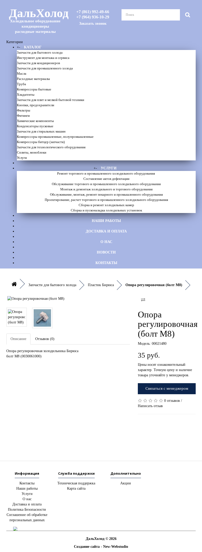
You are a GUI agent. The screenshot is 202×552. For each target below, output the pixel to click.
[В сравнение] (143, 300)
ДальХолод (36, 20)
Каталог (33, 47)
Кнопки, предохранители (35, 105)
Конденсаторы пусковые (35, 126)
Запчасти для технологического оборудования (51, 147)
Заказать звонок (93, 24)
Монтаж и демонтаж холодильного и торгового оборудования (106, 189)
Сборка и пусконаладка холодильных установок (106, 210)
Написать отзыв (150, 406)
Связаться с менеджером (166, 388)
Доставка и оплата (106, 231)
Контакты (106, 263)
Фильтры (23, 110)
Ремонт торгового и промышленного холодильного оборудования (106, 173)
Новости (106, 252)
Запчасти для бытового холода (40, 52)
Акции (125, 483)
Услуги (22, 158)
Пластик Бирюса (101, 285)
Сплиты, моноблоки (31, 152)
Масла (21, 73)
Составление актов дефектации (106, 179)
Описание (18, 339)
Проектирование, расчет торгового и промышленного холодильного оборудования (106, 200)
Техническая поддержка (76, 483)
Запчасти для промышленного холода (45, 68)
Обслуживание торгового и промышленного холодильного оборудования (106, 184)
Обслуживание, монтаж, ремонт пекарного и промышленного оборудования (106, 194)
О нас (106, 242)
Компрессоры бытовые (34, 89)
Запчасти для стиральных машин (41, 131)
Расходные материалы (33, 79)
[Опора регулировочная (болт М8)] (68, 298)
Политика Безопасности (27, 510)
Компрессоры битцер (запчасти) (41, 142)
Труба (21, 84)
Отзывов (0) (44, 339)
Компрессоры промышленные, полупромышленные (55, 137)
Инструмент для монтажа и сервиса (43, 58)
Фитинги (23, 116)
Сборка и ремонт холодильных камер (106, 205)
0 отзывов (172, 401)
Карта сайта (76, 488)
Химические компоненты (35, 121)
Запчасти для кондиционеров (38, 63)
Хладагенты (25, 95)
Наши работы (106, 221)
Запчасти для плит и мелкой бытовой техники (50, 100)
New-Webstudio (115, 547)
